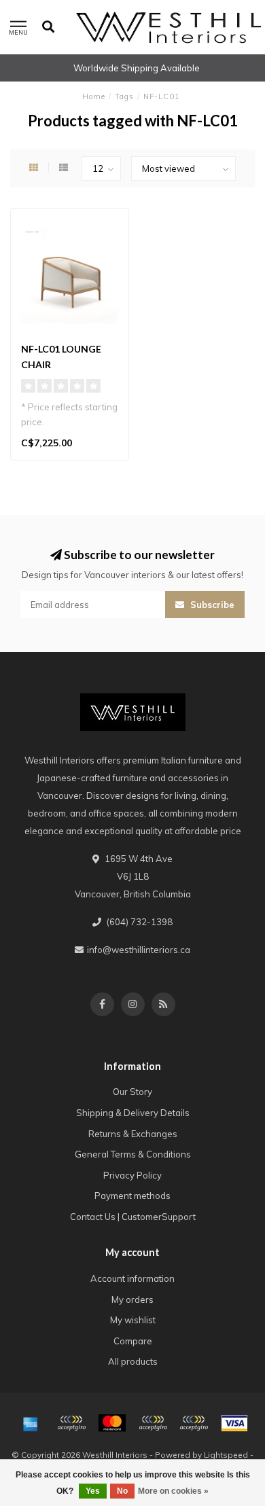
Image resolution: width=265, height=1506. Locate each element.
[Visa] (234, 1423)
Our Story (132, 1091)
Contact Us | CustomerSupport (133, 1216)
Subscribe (211, 604)
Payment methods (132, 1195)
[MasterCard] (112, 1423)
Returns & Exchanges (132, 1133)
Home (93, 96)
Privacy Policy (132, 1175)
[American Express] (31, 1423)
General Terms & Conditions (133, 1154)
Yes (93, 1491)
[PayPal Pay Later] (194, 1423)
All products (133, 1361)
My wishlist (133, 1319)
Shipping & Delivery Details (133, 1112)
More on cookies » (173, 1491)
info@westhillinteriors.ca (138, 949)
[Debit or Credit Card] (71, 1423)
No (122, 1491)
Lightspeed (226, 1455)
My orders (132, 1299)
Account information (132, 1278)
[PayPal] (153, 1423)
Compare (132, 1340)
